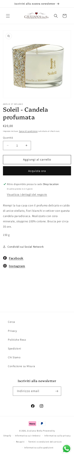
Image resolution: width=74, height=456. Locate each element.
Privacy (12, 331)
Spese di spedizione (28, 131)
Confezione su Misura (21, 366)
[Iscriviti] (56, 391)
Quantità (8, 137)
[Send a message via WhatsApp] (66, 448)
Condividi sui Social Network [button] (25, 246)
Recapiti (20, 441)
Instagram (17, 266)
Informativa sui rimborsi (28, 435)
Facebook (16, 258)
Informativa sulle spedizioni (39, 447)
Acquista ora (37, 171)
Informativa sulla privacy (57, 435)
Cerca (11, 322)
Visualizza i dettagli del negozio (27, 194)
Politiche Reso (17, 339)
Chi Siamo (14, 357)
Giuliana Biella (35, 430)
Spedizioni (14, 348)
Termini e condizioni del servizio (45, 441)
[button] (8, 16)
